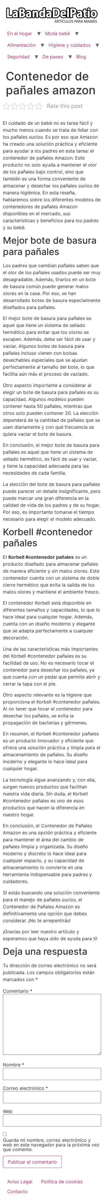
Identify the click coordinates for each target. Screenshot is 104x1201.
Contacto (17, 1191)
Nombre (13, 1064)
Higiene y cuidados (69, 45)
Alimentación (21, 45)
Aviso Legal (19, 1181)
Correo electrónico (25, 1088)
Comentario (17, 991)
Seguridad (18, 56)
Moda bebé (57, 33)
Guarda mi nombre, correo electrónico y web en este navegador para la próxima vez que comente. (51, 1145)
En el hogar (19, 33)
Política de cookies (62, 1181)
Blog (81, 56)
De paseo (52, 56)
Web (7, 1111)
